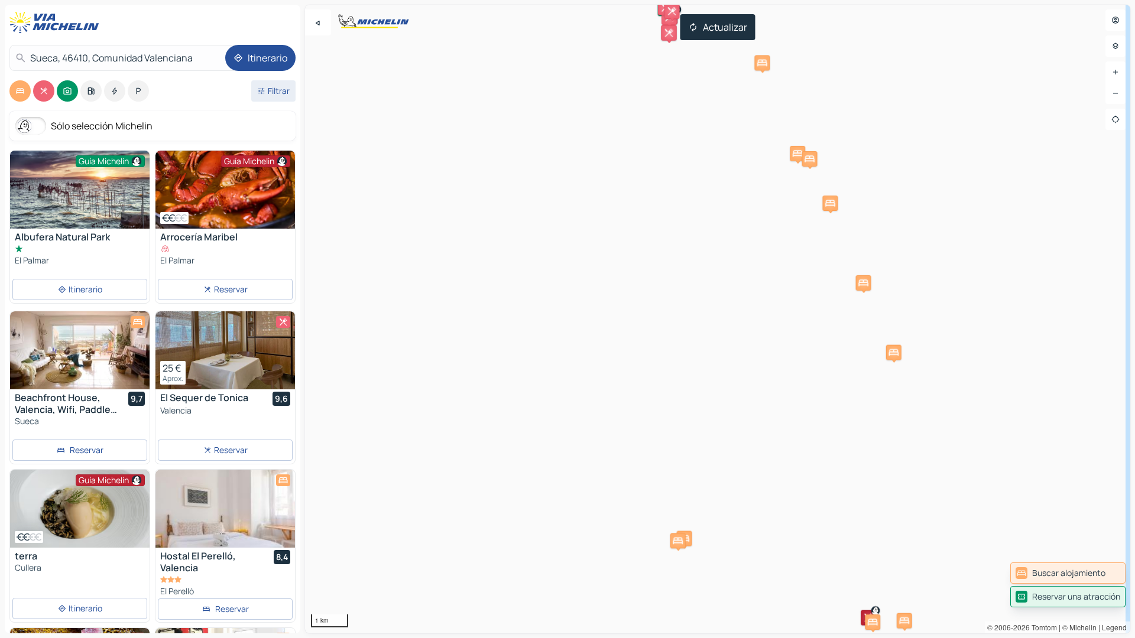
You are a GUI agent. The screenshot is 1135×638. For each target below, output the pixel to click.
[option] (20, 91)
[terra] (80, 509)
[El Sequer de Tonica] (225, 350)
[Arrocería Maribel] (225, 190)
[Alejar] (1115, 93)
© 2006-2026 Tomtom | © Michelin (1042, 627)
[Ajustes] (1115, 46)
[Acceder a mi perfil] (1115, 20)
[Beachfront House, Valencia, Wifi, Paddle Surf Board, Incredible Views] (80, 350)
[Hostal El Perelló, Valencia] (225, 509)
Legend (1114, 627)
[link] (1068, 573)
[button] (830, 203)
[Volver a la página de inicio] (56, 22)
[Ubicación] (1115, 119)
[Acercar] (1115, 72)
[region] (717, 319)
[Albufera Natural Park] (80, 197)
